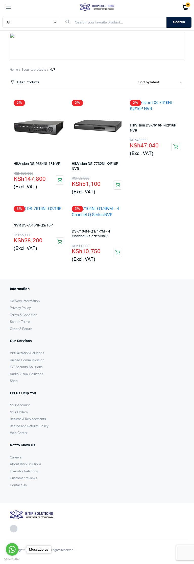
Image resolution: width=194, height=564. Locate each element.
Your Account (20, 405)
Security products (33, 69)
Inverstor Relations (24, 471)
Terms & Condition (23, 315)
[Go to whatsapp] (12, 549)
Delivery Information (25, 301)
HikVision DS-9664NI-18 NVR (37, 164)
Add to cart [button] (59, 180)
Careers (16, 457)
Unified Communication (27, 360)
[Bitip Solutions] (97, 7)
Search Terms (20, 322)
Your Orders (19, 412)
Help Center (19, 433)
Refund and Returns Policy (29, 426)
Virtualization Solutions (27, 353)
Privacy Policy (20, 308)
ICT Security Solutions (26, 367)
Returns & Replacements (28, 419)
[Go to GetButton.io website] (12, 558)
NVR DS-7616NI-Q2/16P (33, 225)
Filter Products (28, 82)
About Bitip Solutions (25, 464)
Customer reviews (23, 478)
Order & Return (21, 329)
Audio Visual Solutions (26, 374)
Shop (14, 381)
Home (14, 69)
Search (179, 22)
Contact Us (18, 485)
